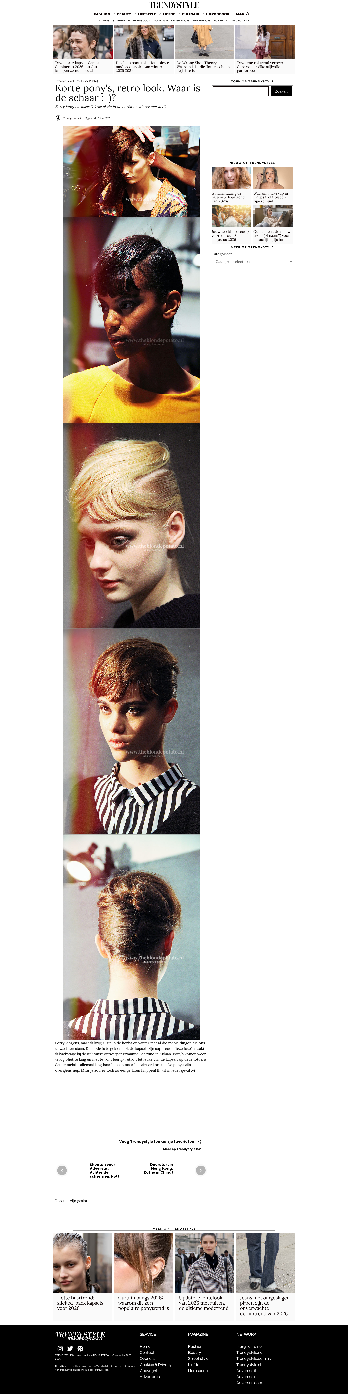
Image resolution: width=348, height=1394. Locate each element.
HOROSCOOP (141, 20)
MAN (240, 14)
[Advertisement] (131, 1107)
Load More (131, 1215)
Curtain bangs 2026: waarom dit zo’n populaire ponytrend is (143, 1303)
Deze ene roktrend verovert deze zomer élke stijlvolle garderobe (261, 66)
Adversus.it (246, 1371)
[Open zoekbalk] (247, 14)
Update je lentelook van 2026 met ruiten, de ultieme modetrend (204, 1303)
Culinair (190, 14)
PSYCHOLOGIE (240, 20)
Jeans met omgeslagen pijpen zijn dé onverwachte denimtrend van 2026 (265, 1306)
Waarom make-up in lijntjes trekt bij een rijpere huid (270, 197)
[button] (252, 14)
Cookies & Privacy (156, 1365)
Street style (198, 1359)
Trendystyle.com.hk (253, 1359)
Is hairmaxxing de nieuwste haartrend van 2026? (228, 197)
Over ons (148, 1359)
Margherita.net (249, 1347)
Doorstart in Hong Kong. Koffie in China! (158, 1168)
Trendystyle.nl (248, 1365)
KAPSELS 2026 (180, 20)
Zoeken (281, 91)
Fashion (102, 14)
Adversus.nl (246, 1377)
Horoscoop (217, 14)
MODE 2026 (160, 20)
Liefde (169, 14)
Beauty (124, 14)
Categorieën (222, 254)
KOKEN (218, 20)
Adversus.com (249, 1383)
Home (145, 1347)
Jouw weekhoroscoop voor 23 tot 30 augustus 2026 (230, 235)
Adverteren (150, 1377)
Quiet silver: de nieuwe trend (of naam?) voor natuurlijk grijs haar (272, 235)
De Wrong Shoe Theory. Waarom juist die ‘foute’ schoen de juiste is (203, 66)
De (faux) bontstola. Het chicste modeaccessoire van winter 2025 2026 (142, 66)
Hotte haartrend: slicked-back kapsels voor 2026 (80, 1303)
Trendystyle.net (65, 80)
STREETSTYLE (121, 20)
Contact (147, 1353)
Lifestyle (147, 14)
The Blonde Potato (86, 80)
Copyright (148, 1371)
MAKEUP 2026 (201, 20)
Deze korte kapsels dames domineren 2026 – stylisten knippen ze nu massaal (78, 66)
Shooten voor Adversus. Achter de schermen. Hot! (104, 1170)
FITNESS (104, 20)
